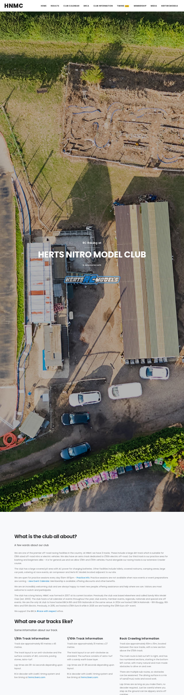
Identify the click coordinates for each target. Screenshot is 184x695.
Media (154, 6)
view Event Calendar (38, 581)
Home (43, 6)
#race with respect (47, 611)
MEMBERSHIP (140, 6)
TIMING (122, 6)
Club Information (103, 6)
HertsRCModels (169, 6)
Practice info (83, 577)
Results (55, 6)
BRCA (86, 6)
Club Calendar (71, 6)
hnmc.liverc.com (36, 677)
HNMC (13, 6)
